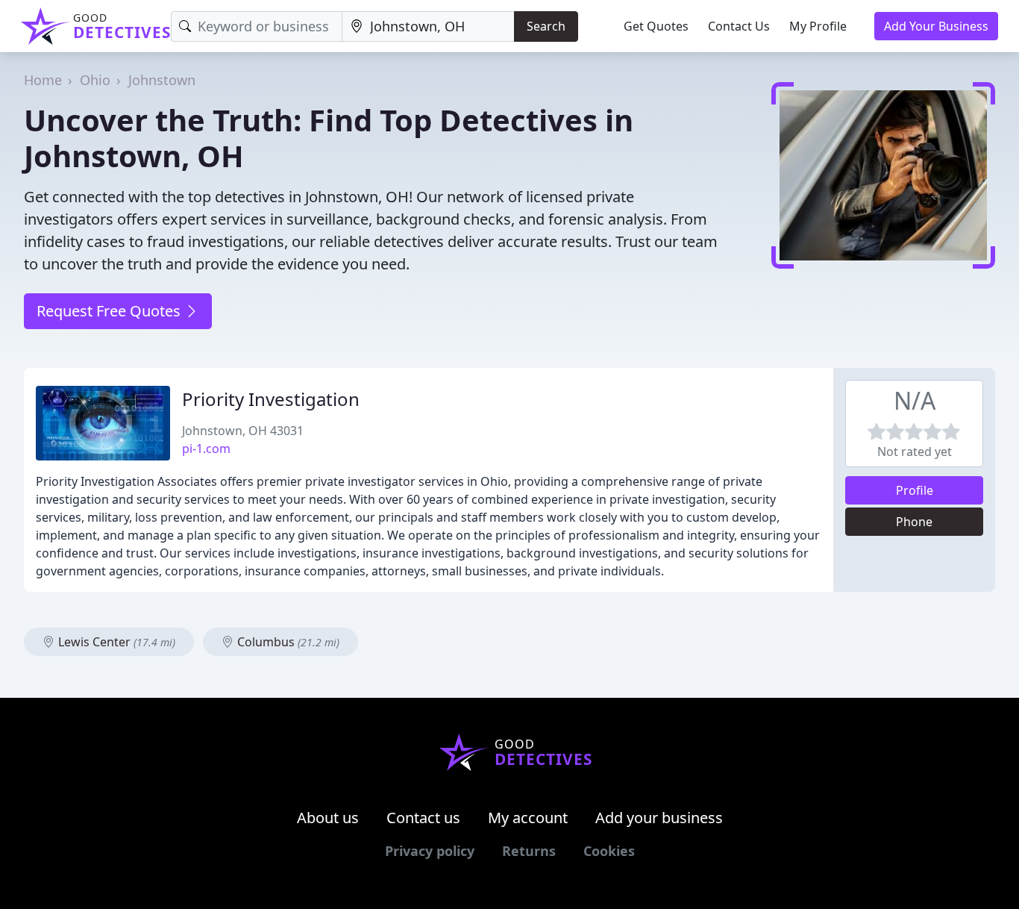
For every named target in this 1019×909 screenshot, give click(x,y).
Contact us (423, 818)
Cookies (609, 851)
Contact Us (739, 26)
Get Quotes (656, 26)
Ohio (95, 80)
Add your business (659, 818)
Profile (914, 490)
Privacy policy (429, 851)
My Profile (818, 26)
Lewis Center (115, 642)
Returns (529, 851)
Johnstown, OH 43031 (243, 430)
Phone (914, 521)
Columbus (286, 642)
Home (43, 80)
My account (528, 818)
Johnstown (161, 80)
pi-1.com (206, 448)
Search (546, 26)
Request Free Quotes (110, 311)
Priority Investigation (271, 399)
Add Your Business (936, 26)
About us (328, 818)
